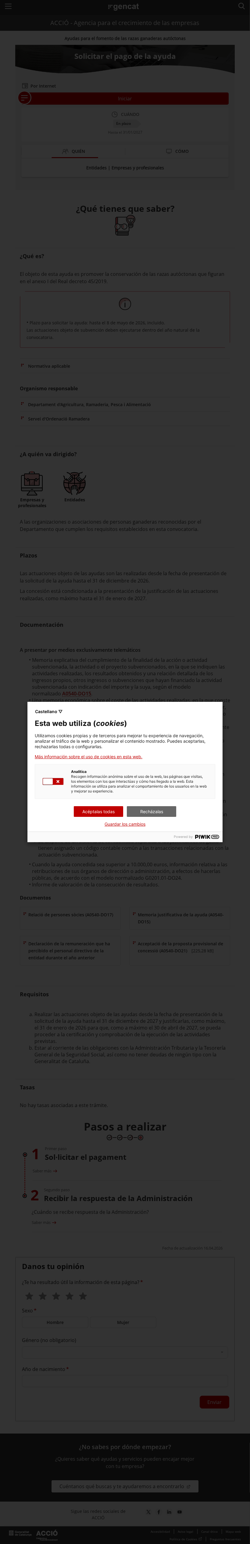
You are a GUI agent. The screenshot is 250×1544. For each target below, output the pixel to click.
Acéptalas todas (98, 811)
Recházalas (151, 811)
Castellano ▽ (48, 711)
